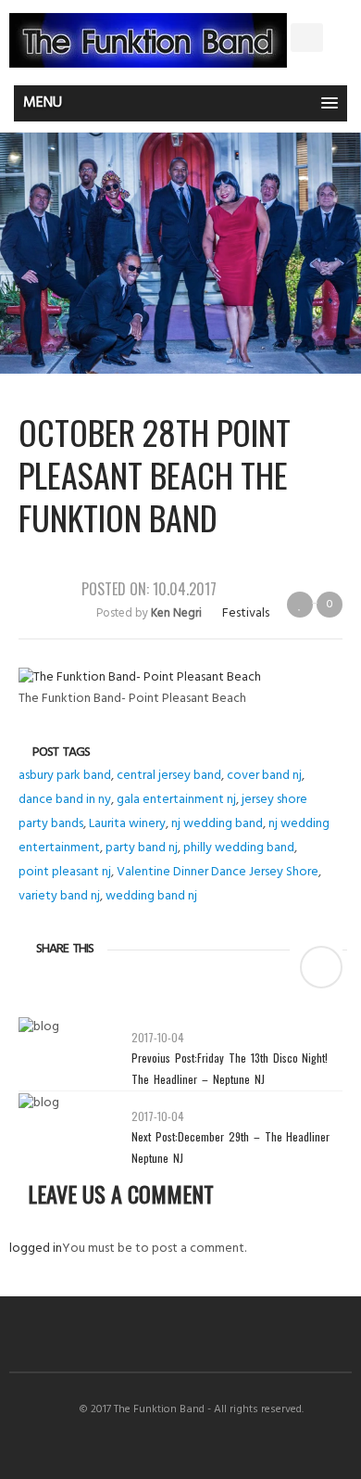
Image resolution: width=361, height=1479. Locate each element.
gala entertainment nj (176, 799)
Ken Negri (176, 613)
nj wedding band (217, 824)
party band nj (142, 848)
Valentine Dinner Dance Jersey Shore (217, 872)
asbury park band (65, 775)
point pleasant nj (65, 872)
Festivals (245, 613)
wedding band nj (151, 896)
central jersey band (169, 775)
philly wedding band (238, 848)
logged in (35, 1248)
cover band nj (264, 775)
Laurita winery (127, 824)
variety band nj (59, 896)
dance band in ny (65, 799)
